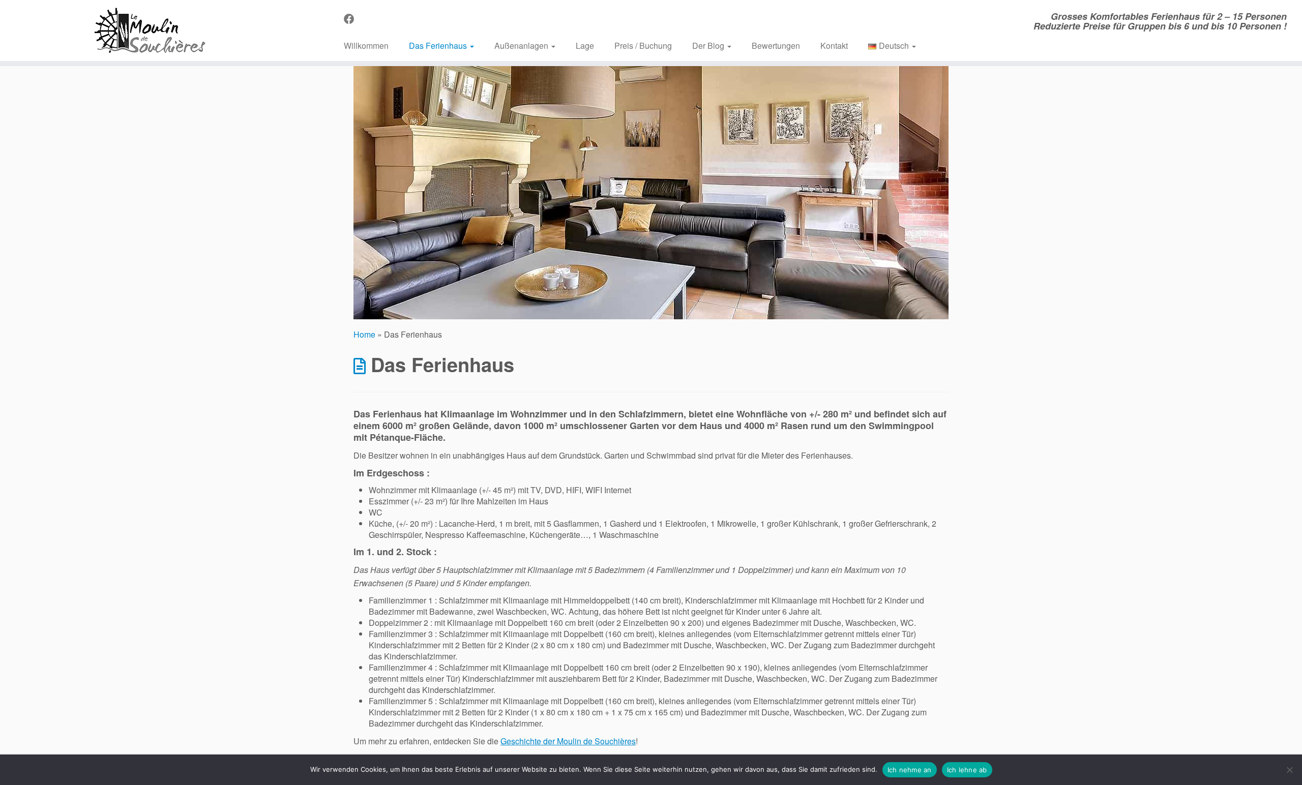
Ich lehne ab (967, 770)
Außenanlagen (522, 45)
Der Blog (709, 45)
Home (364, 334)
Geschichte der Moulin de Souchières (568, 741)
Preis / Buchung (643, 45)
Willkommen (366, 45)
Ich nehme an (909, 770)
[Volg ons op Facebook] (352, 18)
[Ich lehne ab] (1289, 770)
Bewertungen (776, 45)
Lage (585, 45)
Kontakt (834, 45)
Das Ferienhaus (439, 45)
